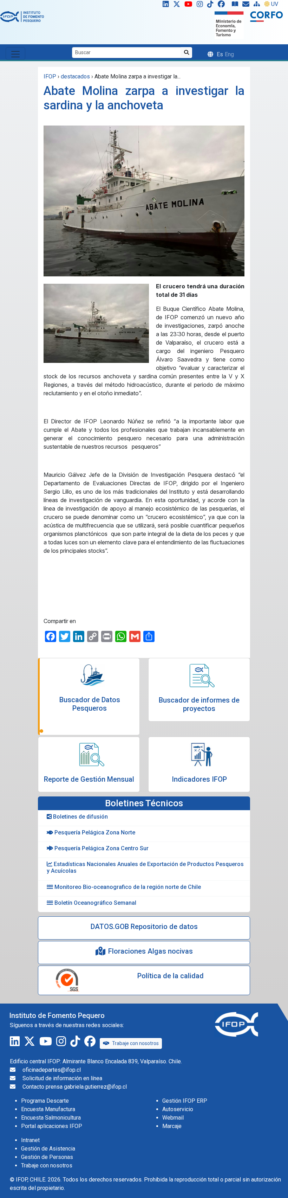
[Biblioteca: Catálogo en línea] (236, 5)
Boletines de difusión (80, 816)
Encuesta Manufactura (48, 1109)
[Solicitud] (247, 5)
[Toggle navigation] (15, 53)
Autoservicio (177, 1109)
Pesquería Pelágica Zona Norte (94, 832)
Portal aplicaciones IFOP (51, 1126)
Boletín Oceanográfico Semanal (94, 902)
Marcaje (172, 1126)
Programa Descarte (45, 1100)
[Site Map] (258, 5)
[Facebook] (224, 5)
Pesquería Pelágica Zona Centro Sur (101, 848)
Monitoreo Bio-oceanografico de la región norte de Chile (127, 887)
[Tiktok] (211, 5)
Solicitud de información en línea (62, 1078)
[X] (178, 5)
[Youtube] (189, 5)
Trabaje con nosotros (135, 1043)
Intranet (30, 1140)
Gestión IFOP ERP (184, 1100)
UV (274, 4)
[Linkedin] (164, 5)
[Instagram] (201, 5)
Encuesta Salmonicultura (51, 1117)
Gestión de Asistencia (48, 1148)
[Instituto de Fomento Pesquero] (22, 16)
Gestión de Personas (47, 1157)
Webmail (173, 1117)
